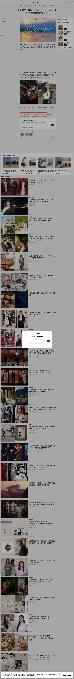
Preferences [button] (33, 675)
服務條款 (39, 343)
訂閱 (48, 341)
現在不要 (37, 346)
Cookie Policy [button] (13, 675)
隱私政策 (42, 343)
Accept (67, 675)
